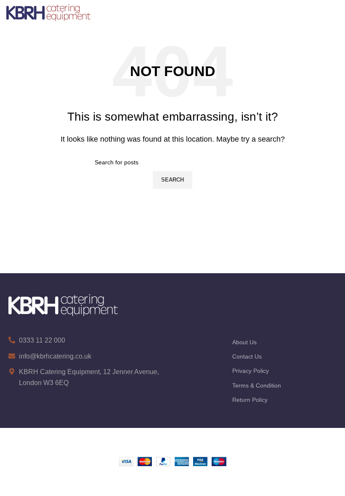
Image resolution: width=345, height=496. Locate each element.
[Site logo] (48, 12)
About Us (244, 342)
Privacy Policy (250, 370)
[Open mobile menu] (334, 12)
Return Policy (250, 399)
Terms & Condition (256, 385)
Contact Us (247, 356)
